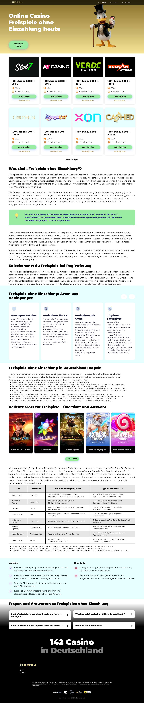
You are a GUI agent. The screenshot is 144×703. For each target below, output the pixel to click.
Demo (20, 426)
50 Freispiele (114, 2)
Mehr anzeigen (72, 159)
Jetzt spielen (20, 432)
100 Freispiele (125, 2)
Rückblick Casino (24, 100)
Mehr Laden (72, 459)
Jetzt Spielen (24, 96)
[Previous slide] (123, 296)
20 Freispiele (102, 2)
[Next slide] (132, 296)
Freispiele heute (18, 45)
